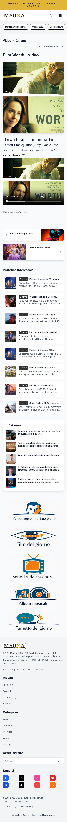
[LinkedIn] (6, 785)
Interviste (7, 732)
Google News (56, 27)
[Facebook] (6, 778)
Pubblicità (7, 703)
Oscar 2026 (38, 27)
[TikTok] (21, 785)
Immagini (7, 744)
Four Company (24, 815)
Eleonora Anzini (49, 815)
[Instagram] (37, 778)
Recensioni (8, 725)
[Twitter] (21, 778)
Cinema (21, 40)
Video (7, 40)
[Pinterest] (37, 785)
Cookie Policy (26, 806)
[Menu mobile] (60, 15)
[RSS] (53, 785)
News (5, 719)
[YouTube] (53, 778)
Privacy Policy (9, 697)
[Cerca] (50, 15)
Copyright (7, 691)
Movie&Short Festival (15, 27)
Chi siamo (8, 685)
